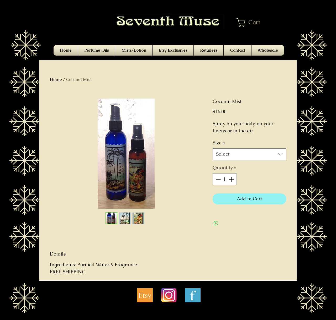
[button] (253, 22)
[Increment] (232, 179)
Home (56, 79)
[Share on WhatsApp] (216, 223)
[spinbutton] (225, 179)
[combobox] (249, 154)
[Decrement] (217, 179)
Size (219, 142)
